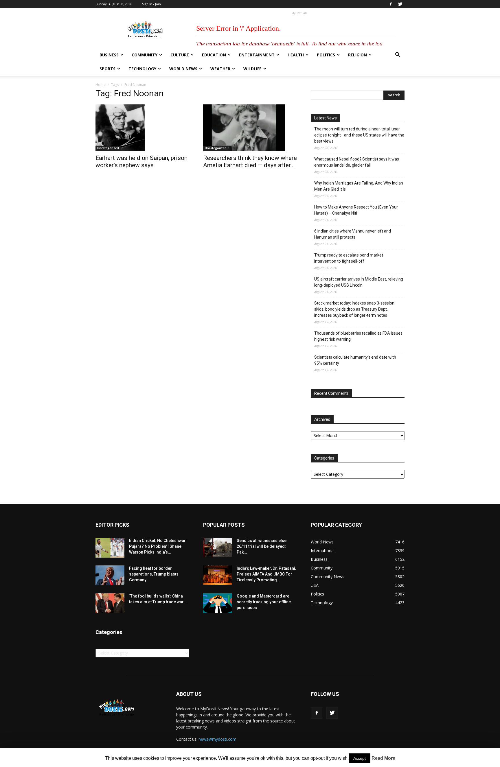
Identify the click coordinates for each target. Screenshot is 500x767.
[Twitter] (400, 4)
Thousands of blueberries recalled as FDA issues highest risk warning (358, 336)
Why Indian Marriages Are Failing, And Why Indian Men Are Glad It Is (358, 186)
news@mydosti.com (217, 739)
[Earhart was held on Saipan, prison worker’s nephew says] (142, 127)
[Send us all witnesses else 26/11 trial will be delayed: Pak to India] (217, 547)
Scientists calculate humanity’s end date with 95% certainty (355, 360)
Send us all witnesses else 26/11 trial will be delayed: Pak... (261, 546)
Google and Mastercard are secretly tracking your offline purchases (264, 602)
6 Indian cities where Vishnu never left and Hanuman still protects (352, 234)
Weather (220, 68)
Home (100, 84)
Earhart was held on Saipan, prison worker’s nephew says (141, 161)
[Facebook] (390, 4)
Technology (142, 68)
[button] (398, 55)
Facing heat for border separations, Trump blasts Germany (154, 574)
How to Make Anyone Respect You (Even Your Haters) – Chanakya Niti (356, 210)
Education (214, 55)
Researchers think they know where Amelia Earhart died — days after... (250, 161)
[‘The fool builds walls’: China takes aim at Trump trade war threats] (109, 603)
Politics (326, 55)
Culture (179, 55)
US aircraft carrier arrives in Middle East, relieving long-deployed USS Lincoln (358, 282)
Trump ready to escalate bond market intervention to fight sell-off (348, 258)
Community (144, 55)
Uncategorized (108, 148)
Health (296, 55)
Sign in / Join (151, 4)
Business (109, 55)
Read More (383, 758)
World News (183, 68)
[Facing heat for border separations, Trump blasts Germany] (109, 575)
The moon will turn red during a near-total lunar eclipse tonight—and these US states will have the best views (359, 135)
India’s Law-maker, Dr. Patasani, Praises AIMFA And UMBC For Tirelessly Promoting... (266, 574)
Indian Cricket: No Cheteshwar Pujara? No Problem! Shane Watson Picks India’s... (157, 546)
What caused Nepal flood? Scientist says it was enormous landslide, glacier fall (356, 162)
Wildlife (252, 68)
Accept (359, 758)
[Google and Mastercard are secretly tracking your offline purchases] (217, 603)
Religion (357, 55)
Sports (107, 68)
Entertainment (257, 55)
